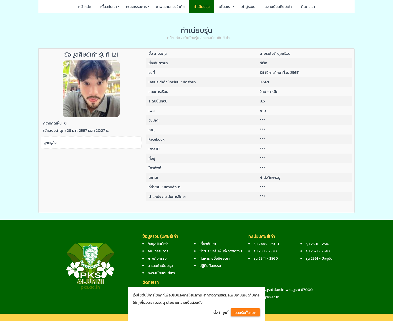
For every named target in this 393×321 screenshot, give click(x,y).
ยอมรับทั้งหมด (245, 312)
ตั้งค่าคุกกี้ (220, 312)
